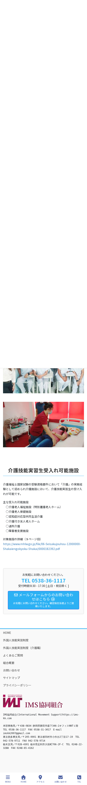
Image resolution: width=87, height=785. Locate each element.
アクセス (40, 781)
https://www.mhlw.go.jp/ (19, 544)
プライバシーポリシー (17, 685)
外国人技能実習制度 (16, 640)
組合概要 (8, 663)
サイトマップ (11, 678)
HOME (7, 633)
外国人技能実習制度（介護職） (23, 648)
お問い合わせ (11, 670)
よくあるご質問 (13, 655)
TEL (79, 781)
